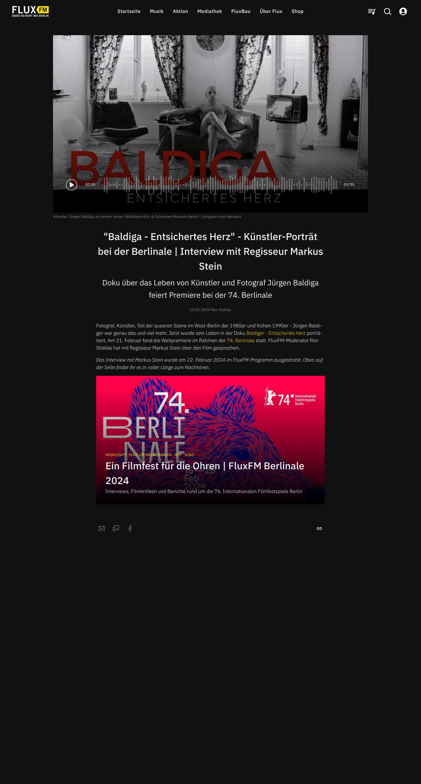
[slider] (219, 185)
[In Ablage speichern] (319, 528)
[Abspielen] (71, 185)
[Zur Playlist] (371, 11)
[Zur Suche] (387, 11)
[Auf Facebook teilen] (130, 528)
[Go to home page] (30, 11)
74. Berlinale (241, 341)
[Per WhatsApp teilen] (115, 528)
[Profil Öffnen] (403, 11)
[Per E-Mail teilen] (101, 528)
